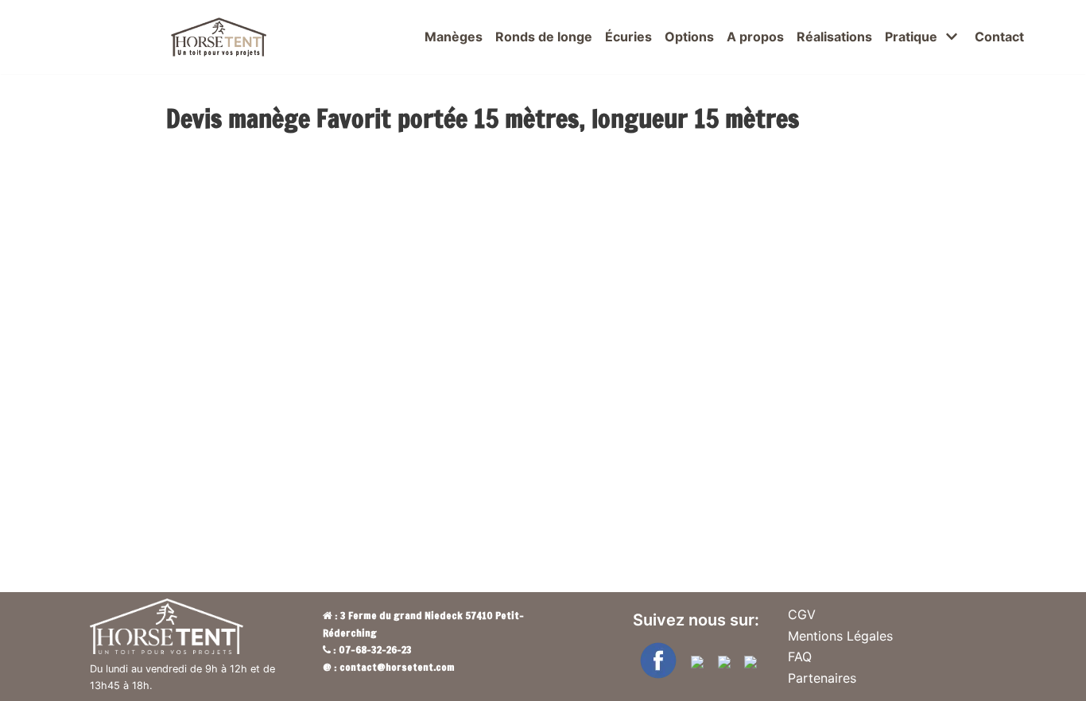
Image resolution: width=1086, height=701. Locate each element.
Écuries (628, 37)
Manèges (454, 37)
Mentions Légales (840, 636)
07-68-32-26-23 (375, 649)
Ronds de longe (543, 37)
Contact (999, 37)
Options (689, 37)
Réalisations (834, 37)
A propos (755, 37)
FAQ (800, 656)
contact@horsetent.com (397, 667)
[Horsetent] (218, 36)
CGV (802, 614)
